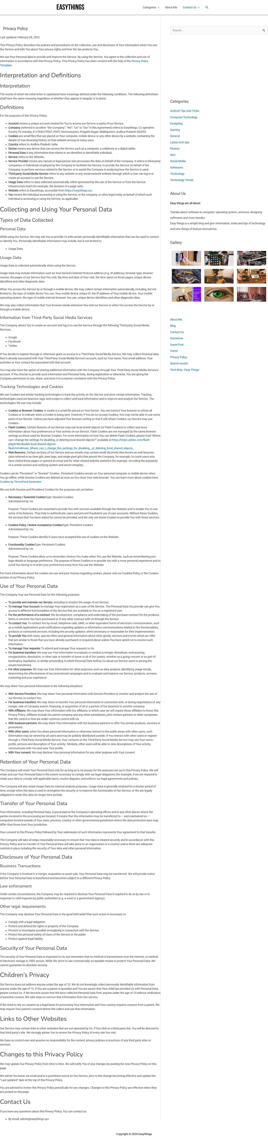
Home (174, 350)
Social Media (178, 161)
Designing (176, 123)
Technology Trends (182, 180)
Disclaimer (176, 338)
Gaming (175, 129)
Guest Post (177, 344)
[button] (207, 7)
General (175, 136)
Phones (174, 148)
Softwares (176, 167)
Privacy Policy (178, 357)
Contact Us (189, 7)
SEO (172, 155)
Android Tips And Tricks (184, 110)
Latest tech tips (179, 142)
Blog (173, 325)
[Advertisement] (193, 65)
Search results (179, 363)
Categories (149, 7)
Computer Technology (183, 117)
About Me (171, 7)
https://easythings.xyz (78, 190)
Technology (177, 173)
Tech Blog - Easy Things (184, 369)
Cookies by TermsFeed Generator (20, 481)
